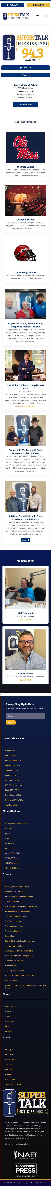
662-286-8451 (25, 619)
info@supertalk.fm (21, 1144)
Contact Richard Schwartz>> (26, 406)
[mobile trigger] (38, 16)
